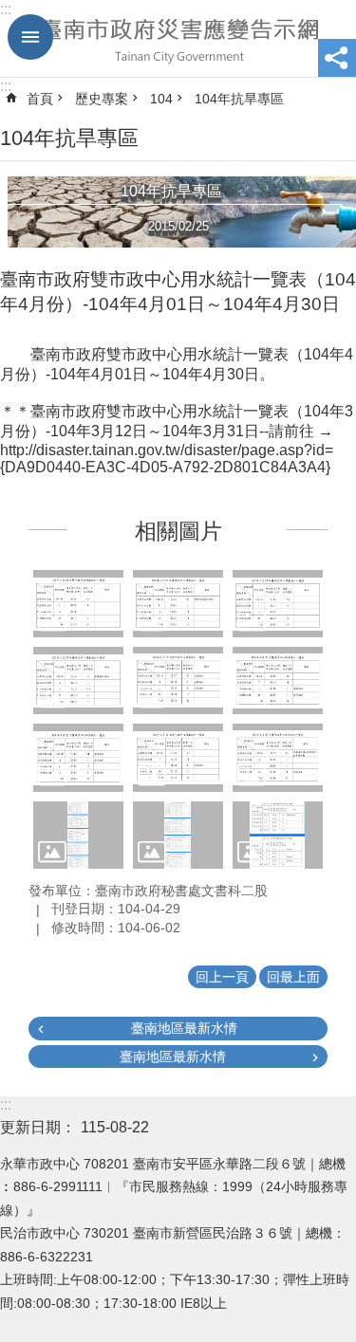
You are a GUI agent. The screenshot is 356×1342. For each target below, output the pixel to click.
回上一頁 (222, 976)
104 (161, 98)
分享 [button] (337, 58)
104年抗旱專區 (239, 98)
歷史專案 (101, 98)
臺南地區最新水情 (184, 1028)
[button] (78, 603)
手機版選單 (30, 37)
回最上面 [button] (293, 976)
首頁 (40, 98)
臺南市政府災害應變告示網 (178, 39)
